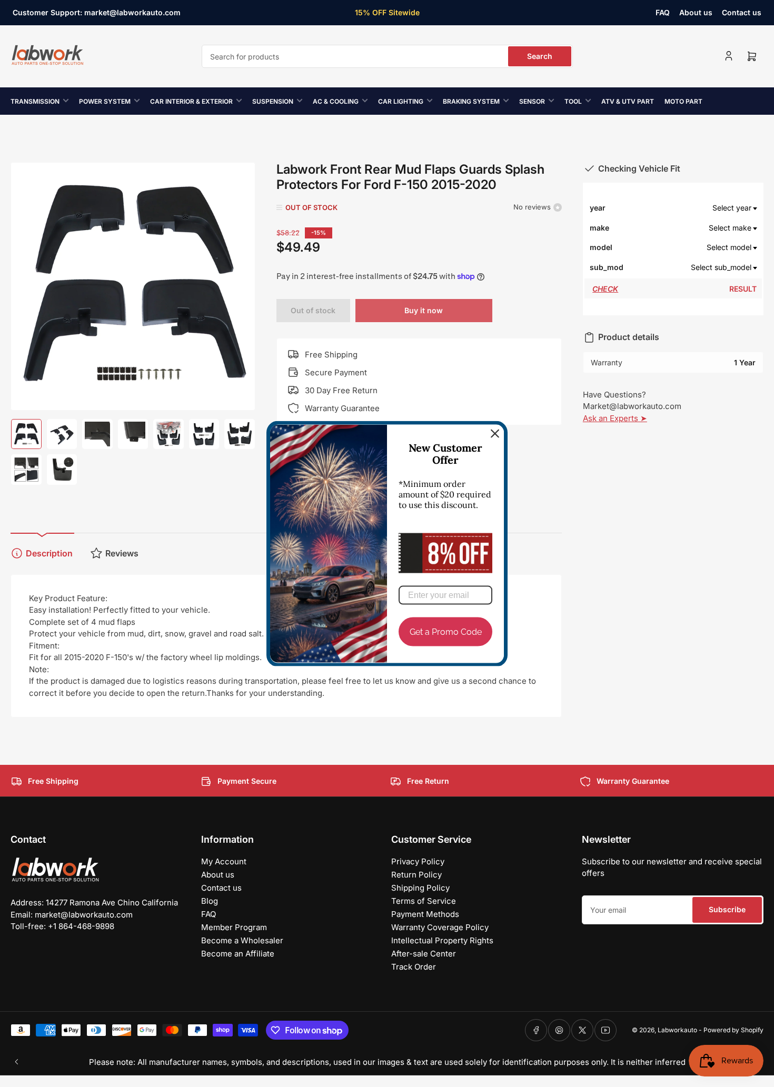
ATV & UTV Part (627, 101)
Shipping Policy (420, 888)
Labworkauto (677, 1030)
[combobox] (387, 56)
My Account (223, 861)
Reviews (121, 553)
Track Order (413, 967)
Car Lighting (400, 101)
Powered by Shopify (733, 1030)
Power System (105, 101)
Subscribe (727, 909)
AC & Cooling (336, 101)
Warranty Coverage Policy (440, 927)
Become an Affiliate (237, 954)
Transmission (35, 101)
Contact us (741, 12)
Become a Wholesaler (242, 940)
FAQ (663, 12)
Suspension (272, 101)
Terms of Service (423, 901)
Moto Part (683, 101)
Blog (209, 901)
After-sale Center (423, 954)
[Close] (495, 433)
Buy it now (423, 310)
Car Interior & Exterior (191, 101)
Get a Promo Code (446, 631)
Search (539, 56)
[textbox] (691, 207)
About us (695, 12)
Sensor (532, 101)
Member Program (234, 927)
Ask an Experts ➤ (615, 418)
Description (49, 553)
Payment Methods (425, 914)
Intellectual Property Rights (442, 940)
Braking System (471, 101)
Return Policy (416, 875)
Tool (573, 101)
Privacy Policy (417, 861)
